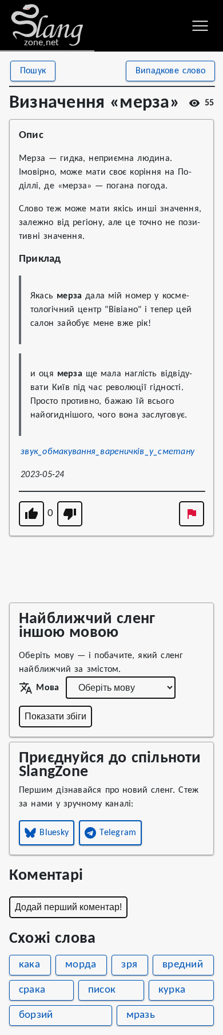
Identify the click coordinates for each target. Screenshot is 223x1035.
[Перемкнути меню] (200, 26)
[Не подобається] (69, 513)
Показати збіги (55, 716)
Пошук (33, 71)
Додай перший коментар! (68, 907)
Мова (47, 687)
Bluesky (54, 832)
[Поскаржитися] (191, 513)
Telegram (117, 832)
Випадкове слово (170, 71)
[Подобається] (31, 513)
